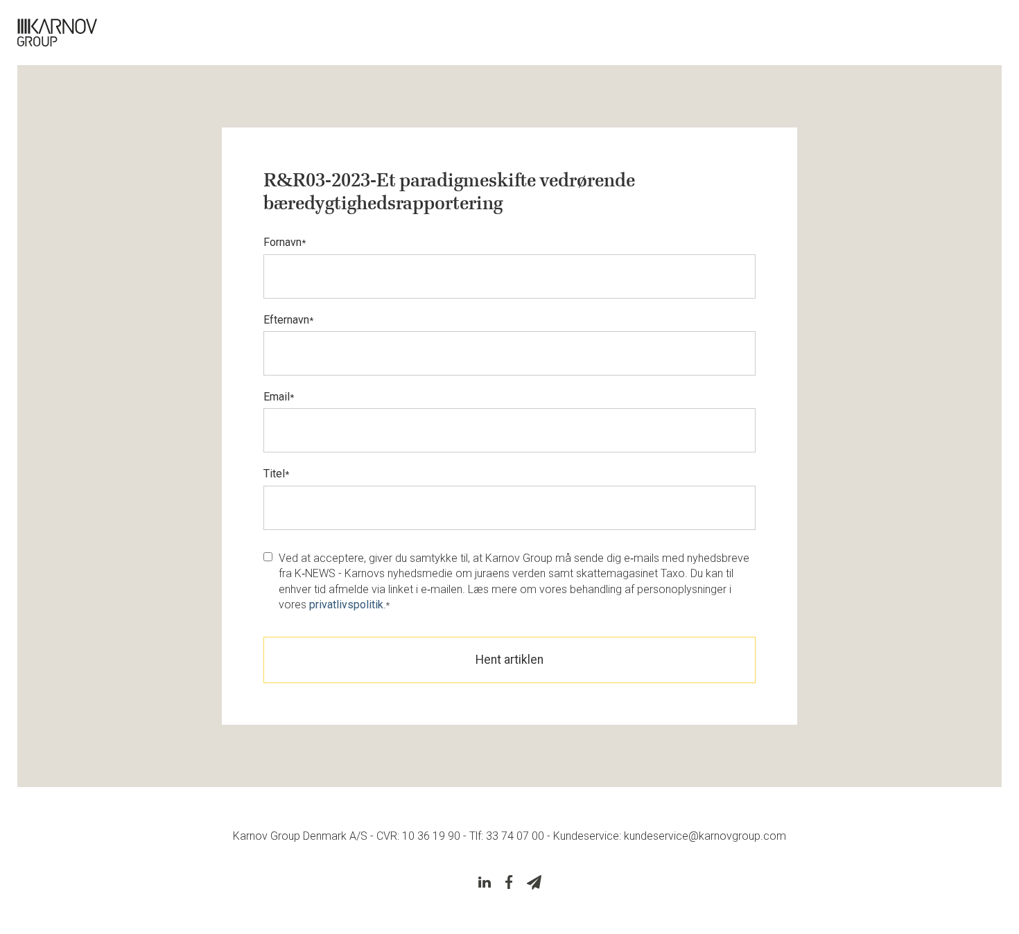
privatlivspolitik (346, 604)
